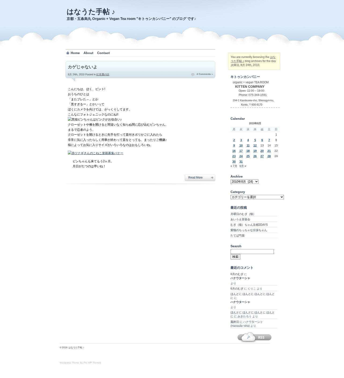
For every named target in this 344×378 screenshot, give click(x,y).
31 (241, 161)
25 (248, 156)
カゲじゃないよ (82, 67)
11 (248, 145)
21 (269, 151)
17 (241, 151)
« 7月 (234, 166)
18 (248, 151)
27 (262, 156)
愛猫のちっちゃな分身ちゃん (249, 230)
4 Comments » (205, 74)
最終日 (235, 321)
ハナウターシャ (240, 278)
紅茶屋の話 (102, 74)
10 (241, 145)
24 (241, 156)
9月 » (242, 166)
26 (255, 156)
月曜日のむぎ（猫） (243, 214)
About (88, 53)
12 (255, 145)
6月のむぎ (237, 274)
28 (269, 156)
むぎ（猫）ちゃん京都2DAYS (249, 224)
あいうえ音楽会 (240, 219)
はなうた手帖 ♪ (91, 11)
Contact (103, 53)
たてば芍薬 (238, 235)
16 (234, 151)
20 (262, 151)
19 (255, 151)
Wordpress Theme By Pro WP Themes (80, 362)
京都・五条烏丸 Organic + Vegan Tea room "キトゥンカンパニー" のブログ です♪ (131, 19)
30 (234, 161)
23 (234, 156)
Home (75, 53)
